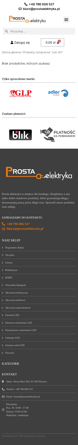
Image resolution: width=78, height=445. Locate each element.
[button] (66, 19)
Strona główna (11, 52)
